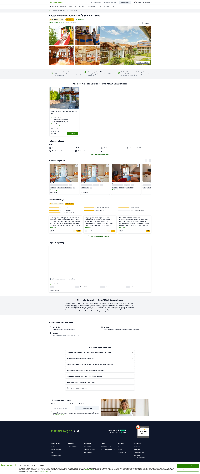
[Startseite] (49, 10)
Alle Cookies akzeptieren (188, 466)
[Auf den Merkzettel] (76, 89)
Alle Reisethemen (88, 452)
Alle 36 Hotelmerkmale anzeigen (100, 154)
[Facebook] (78, 431)
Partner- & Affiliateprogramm (108, 449)
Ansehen (72, 133)
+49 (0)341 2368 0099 (97, 2)
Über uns (120, 449)
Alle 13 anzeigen (54, 190)
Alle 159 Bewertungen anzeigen (100, 236)
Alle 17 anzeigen (116, 190)
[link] (64, 111)
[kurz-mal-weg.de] (57, 2)
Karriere (119, 446)
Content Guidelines (139, 452)
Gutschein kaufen (125, 2)
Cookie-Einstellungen (56, 455)
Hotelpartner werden (106, 446)
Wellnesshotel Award (89, 449)
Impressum (137, 449)
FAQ (52, 452)
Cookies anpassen (88, 469)
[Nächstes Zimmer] (150, 160)
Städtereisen (72, 6)
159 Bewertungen (80, 19)
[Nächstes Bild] (76, 98)
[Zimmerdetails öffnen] (76, 165)
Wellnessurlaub (54, 6)
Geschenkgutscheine (73, 446)
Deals (114, 7)
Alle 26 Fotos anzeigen (143, 62)
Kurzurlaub (63, 6)
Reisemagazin (87, 446)
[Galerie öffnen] (61, 35)
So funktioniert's (122, 452)
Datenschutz (137, 446)
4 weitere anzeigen (57, 125)
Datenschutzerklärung (59, 414)
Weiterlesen (53, 227)
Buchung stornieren (56, 449)
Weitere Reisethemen (104, 6)
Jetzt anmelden (87, 408)
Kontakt (53, 446)
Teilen (147, 23)
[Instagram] (74, 431)
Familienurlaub (91, 6)
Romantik (81, 6)
